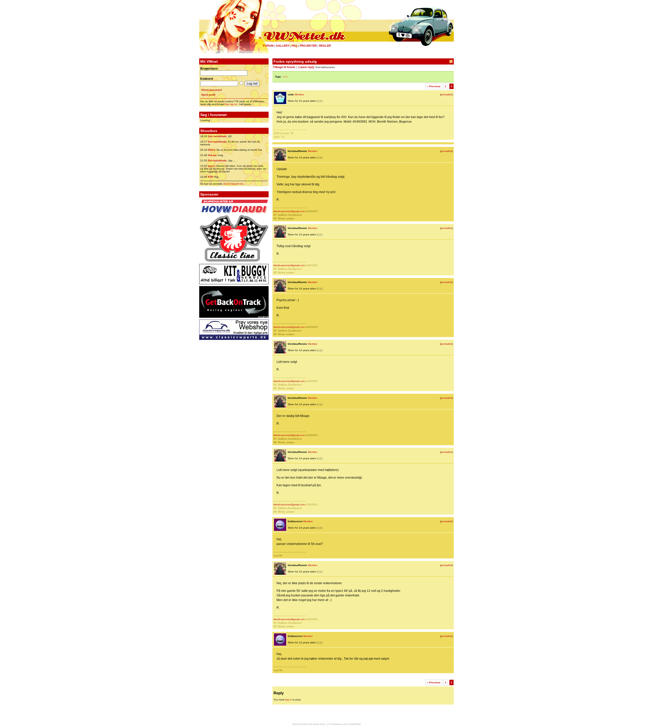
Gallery (282, 45)
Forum (268, 45)
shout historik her (233, 183)
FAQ (294, 45)
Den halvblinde (217, 136)
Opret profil (208, 94)
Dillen (211, 149)
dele (285, 76)
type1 (211, 165)
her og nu (231, 104)
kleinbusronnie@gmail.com (289, 211)
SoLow (212, 155)
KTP (210, 176)
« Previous (434, 86)
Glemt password (211, 89)
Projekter (308, 45)
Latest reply (306, 67)
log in (288, 699)
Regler (325, 45)
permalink (446, 94)
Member (299, 94)
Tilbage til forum (284, 67)
